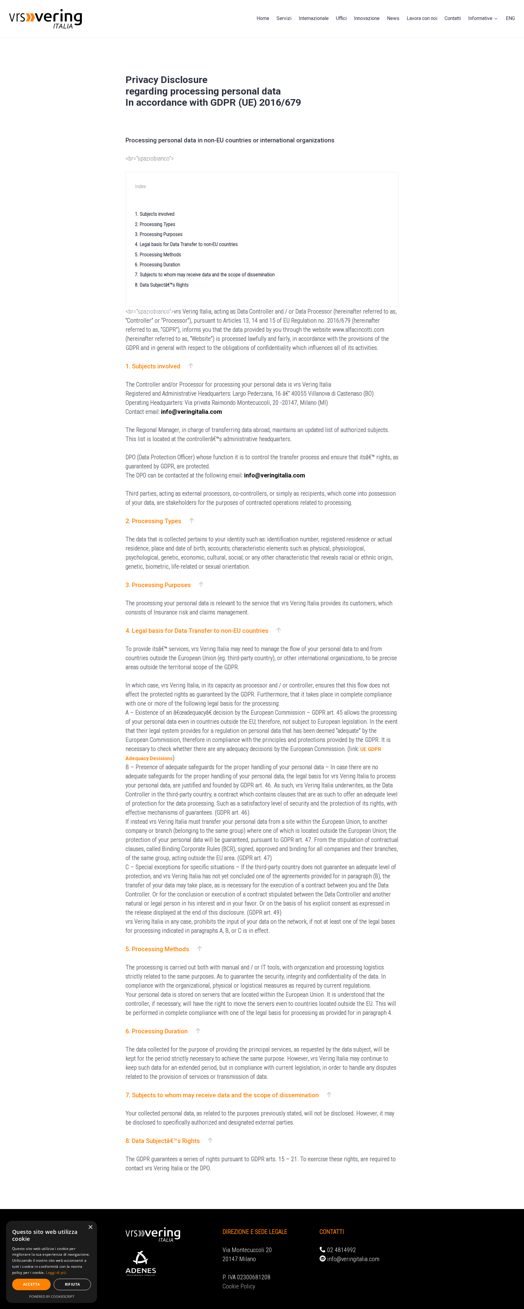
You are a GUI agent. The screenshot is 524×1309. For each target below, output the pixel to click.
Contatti (453, 18)
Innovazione (367, 18)
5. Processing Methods (158, 254)
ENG (510, 18)
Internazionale (314, 18)
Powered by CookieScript (51, 1296)
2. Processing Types (155, 224)
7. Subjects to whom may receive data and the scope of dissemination (205, 274)
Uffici (341, 18)
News (393, 18)
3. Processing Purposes (159, 234)
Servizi (284, 18)
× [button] (90, 1227)
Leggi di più (56, 1272)
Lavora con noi (422, 18)
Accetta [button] (31, 1284)
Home (263, 18)
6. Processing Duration (157, 264)
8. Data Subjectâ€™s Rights (162, 285)
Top (509, 1294)
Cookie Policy (239, 1286)
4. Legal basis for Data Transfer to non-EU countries (186, 244)
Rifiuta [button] (72, 1284)
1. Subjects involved (154, 214)
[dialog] (51, 1262)
